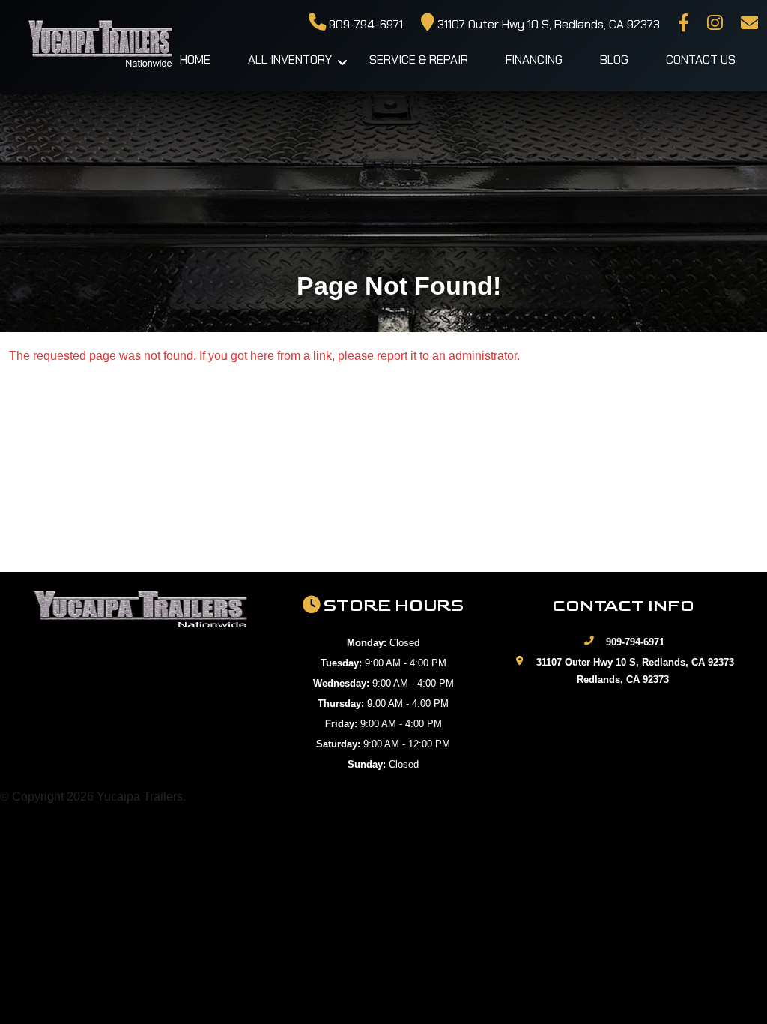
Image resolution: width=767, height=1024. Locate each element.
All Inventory (290, 59)
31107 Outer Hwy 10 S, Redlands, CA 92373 (547, 24)
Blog (614, 59)
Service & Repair (418, 59)
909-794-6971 (364, 24)
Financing (534, 59)
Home (195, 59)
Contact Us (701, 59)
